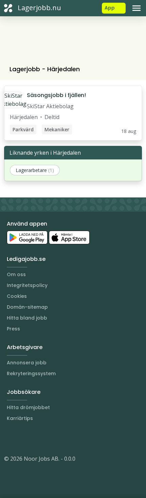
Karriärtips (20, 418)
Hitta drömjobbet (28, 407)
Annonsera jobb (27, 362)
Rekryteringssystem (31, 373)
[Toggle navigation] (136, 8)
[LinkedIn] (23, 438)
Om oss (16, 274)
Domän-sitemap (27, 307)
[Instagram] (9, 438)
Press (13, 328)
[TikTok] (50, 438)
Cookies (17, 296)
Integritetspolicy (27, 285)
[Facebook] (36, 438)
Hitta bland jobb (27, 317)
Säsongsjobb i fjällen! (56, 95)
